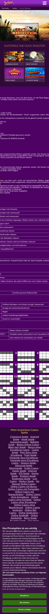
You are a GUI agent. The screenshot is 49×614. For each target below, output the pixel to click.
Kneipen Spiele (28, 476)
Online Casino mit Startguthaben (21, 493)
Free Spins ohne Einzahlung (24, 453)
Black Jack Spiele (17, 447)
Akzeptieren (24, 596)
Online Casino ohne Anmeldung (25, 495)
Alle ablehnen (25, 603)
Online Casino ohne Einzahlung (26, 501)
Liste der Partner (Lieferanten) (14, 589)
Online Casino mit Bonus (24, 487)
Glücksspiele (15, 468)
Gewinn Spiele (28, 463)
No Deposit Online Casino (25, 482)
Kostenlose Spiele (21, 479)
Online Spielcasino (28, 513)
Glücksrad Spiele (23, 466)
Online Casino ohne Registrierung (22, 506)
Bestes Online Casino (28, 445)
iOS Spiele (24, 473)
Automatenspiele (19, 442)
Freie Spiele (30, 455)
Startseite (5, 8)
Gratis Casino (31, 468)
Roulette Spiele (18, 521)
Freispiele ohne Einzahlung (24, 458)
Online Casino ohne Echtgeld (23, 498)
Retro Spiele (30, 518)
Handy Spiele (19, 471)
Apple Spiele (27, 439)
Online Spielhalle (20, 515)
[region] (24, 567)
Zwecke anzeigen (24, 609)
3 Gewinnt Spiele (19, 437)
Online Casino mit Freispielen (23, 489)
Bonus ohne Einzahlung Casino (25, 448)
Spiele (14, 8)
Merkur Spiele (26, 481)
